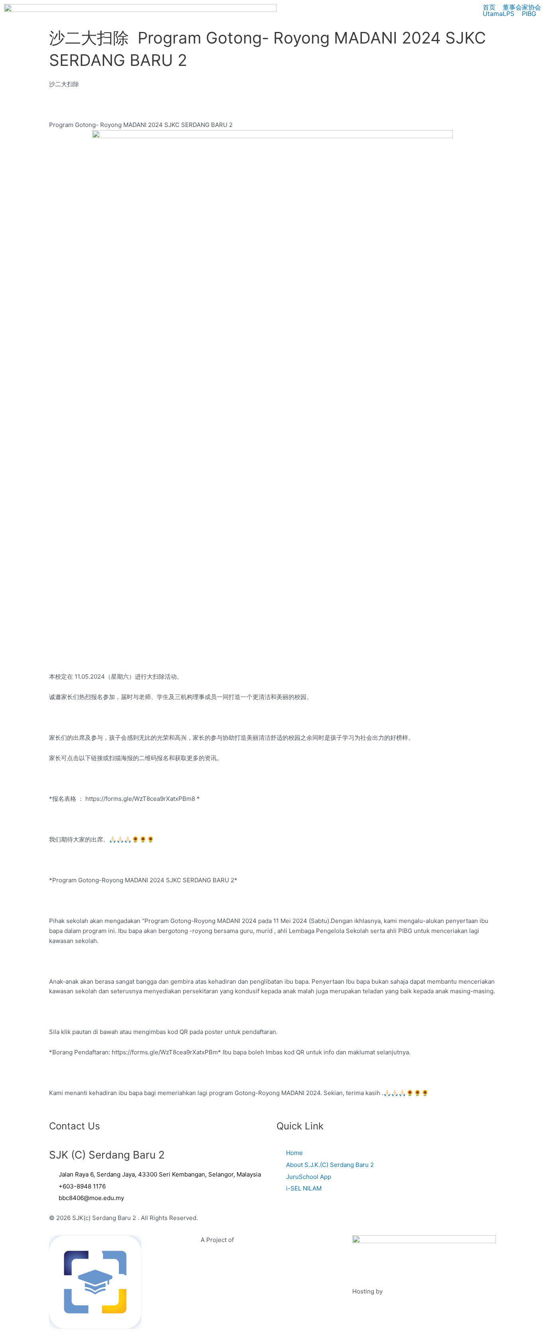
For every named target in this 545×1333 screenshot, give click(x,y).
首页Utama (493, 10)
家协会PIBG (531, 10)
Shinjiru (395, 1291)
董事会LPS (512, 10)
